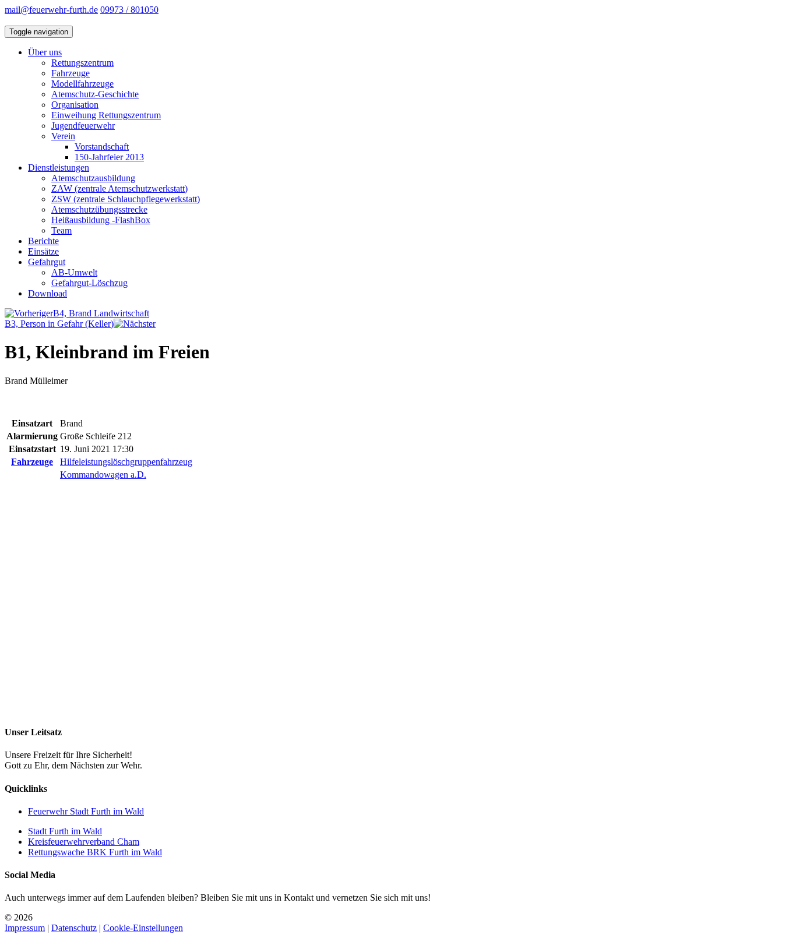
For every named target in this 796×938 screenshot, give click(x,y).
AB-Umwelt (74, 272)
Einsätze (43, 251)
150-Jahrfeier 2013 (109, 157)
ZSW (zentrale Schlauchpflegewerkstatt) (125, 199)
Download (47, 293)
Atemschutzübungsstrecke (99, 209)
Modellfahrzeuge (82, 84)
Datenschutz (74, 928)
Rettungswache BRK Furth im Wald (95, 852)
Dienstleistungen (58, 167)
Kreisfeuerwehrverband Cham (83, 842)
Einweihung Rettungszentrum (106, 115)
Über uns (45, 52)
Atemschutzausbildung (93, 178)
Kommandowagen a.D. (103, 474)
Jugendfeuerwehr (83, 126)
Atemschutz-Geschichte (95, 94)
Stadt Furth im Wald (65, 831)
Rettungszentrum (82, 63)
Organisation (74, 105)
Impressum (25, 928)
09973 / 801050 (129, 10)
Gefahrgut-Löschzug (89, 283)
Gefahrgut (46, 262)
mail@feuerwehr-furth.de (51, 10)
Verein (63, 136)
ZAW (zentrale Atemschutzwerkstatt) (119, 188)
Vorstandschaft (102, 146)
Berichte (43, 241)
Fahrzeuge (70, 73)
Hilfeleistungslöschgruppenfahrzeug (126, 462)
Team (61, 230)
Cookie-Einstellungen (143, 928)
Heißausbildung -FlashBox (100, 220)
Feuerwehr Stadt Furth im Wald (86, 811)
